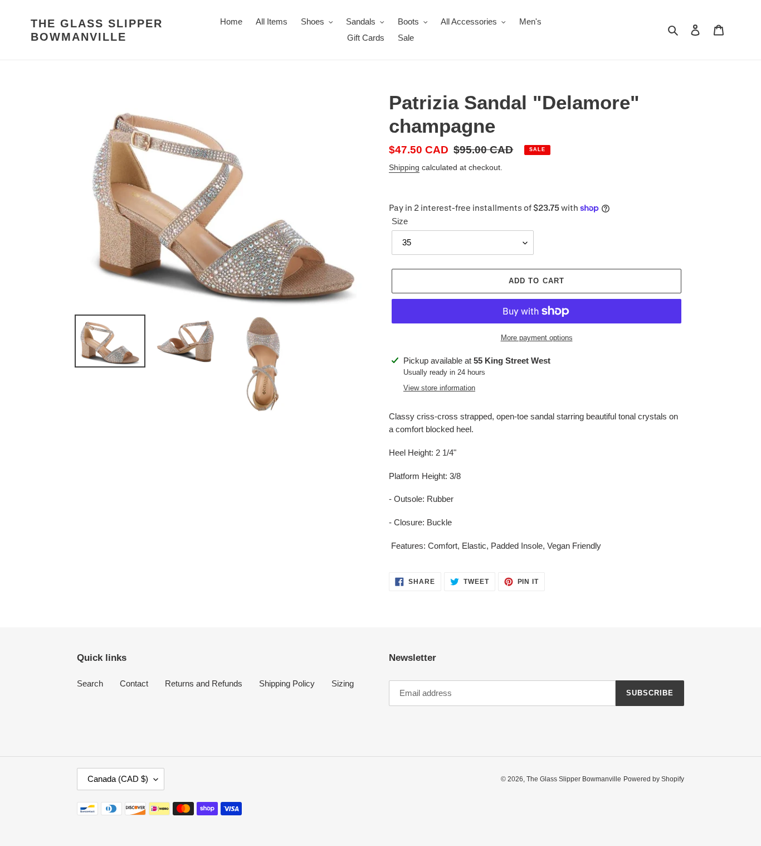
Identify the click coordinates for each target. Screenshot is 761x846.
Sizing (342, 683)
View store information (439, 388)
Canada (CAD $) (117, 779)
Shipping (404, 167)
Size (400, 221)
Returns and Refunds (203, 683)
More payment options (537, 337)
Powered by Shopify (653, 779)
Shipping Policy (287, 683)
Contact (134, 683)
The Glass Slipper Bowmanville (97, 30)
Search (90, 683)
